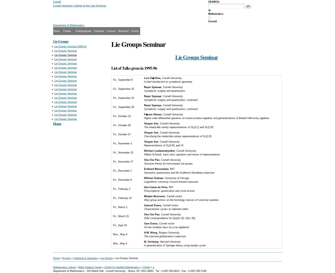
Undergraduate (83, 31)
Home (57, 123)
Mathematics (215, 13)
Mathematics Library (64, 267)
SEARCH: (213, 1)
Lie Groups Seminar (65, 50)
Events (135, 31)
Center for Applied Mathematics (122, 267)
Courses (111, 31)
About (56, 31)
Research (123, 31)
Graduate (99, 31)
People (67, 31)
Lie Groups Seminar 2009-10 (70, 46)
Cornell (212, 21)
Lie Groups (60, 41)
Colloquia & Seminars (85, 258)
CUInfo (146, 267)
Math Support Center (90, 267)
